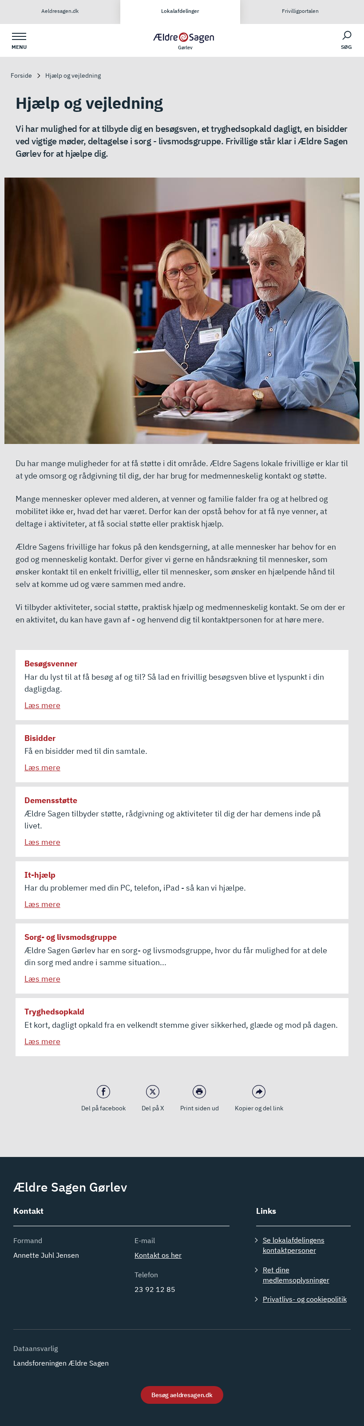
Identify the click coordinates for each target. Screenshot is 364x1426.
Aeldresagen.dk (60, 11)
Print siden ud (199, 1108)
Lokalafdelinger (180, 11)
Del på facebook (103, 1108)
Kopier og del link (259, 1108)
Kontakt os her (158, 1255)
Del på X (153, 1108)
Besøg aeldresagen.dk (181, 1395)
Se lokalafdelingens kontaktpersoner (293, 1245)
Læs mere (42, 705)
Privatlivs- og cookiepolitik (305, 1299)
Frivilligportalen (300, 11)
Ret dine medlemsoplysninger (296, 1274)
